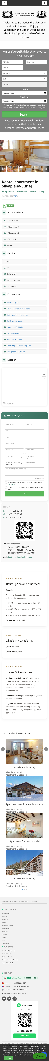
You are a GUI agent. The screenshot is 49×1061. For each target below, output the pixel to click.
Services (4, 935)
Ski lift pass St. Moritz (15, 321)
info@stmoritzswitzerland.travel (20, 557)
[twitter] (9, 998)
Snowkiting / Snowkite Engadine (19, 345)
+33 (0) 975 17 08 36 (20, 986)
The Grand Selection (8, 951)
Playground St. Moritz (15, 327)
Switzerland (22, 191)
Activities (5, 931)
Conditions (11, 484)
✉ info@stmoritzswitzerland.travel (14, 993)
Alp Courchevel (7, 957)
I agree (8, 1058)
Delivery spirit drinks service (17, 315)
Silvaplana (33, 191)
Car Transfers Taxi (13, 333)
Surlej (41, 191)
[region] (24, 387)
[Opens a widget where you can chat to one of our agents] (39, 1056)
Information (5, 913)
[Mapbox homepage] (8, 403)
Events (4, 938)
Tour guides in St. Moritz (16, 352)
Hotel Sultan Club (7, 963)
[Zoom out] (44, 374)
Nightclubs (5, 944)
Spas (3, 941)
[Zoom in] (44, 371)
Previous (3, 169)
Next (46, 169)
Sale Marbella (6, 954)
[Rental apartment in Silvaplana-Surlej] (24, 153)
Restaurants (6, 928)
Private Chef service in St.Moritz (18, 309)
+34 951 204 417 (19, 983)
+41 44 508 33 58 (20, 990)
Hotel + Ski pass (13, 302)
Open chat (24, 1035)
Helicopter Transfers (14, 339)
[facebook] (4, 998)
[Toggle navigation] (44, 3)
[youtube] (14, 998)
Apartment (10, 191)
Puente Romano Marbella (10, 960)
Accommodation (7, 926)
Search (24, 114)
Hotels (4, 922)
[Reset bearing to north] (44, 378)
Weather (4, 916)
